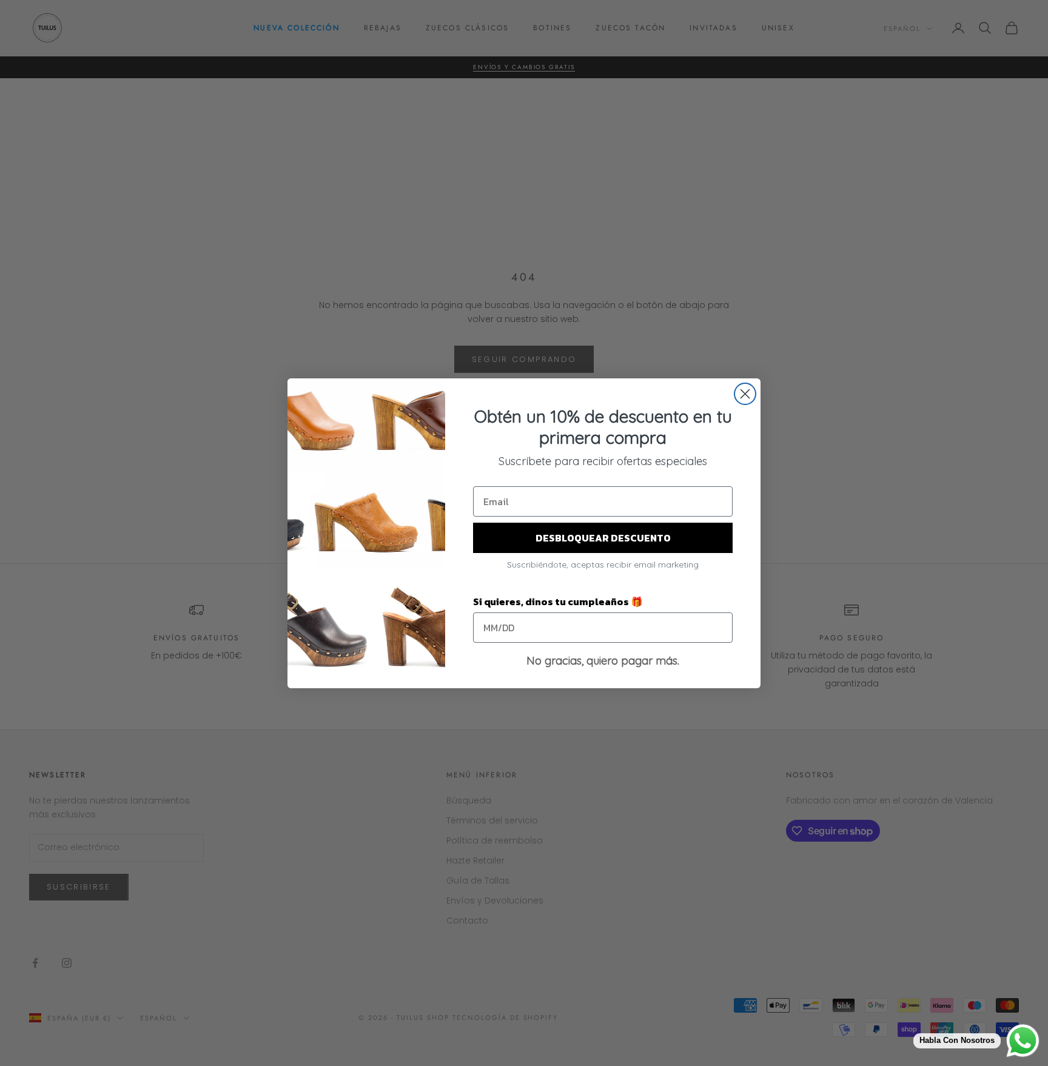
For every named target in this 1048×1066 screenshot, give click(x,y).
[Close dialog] (745, 393)
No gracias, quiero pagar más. (602, 661)
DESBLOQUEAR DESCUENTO (603, 538)
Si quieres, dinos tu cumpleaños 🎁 (558, 601)
